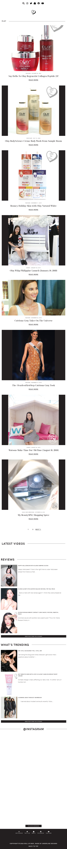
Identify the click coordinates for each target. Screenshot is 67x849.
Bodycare (29, 138)
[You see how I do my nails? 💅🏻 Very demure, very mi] (50, 799)
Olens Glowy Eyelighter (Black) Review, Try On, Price (36, 589)
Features (28, 73)
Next (37, 529)
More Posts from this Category (33, 636)
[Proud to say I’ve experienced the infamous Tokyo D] (50, 818)
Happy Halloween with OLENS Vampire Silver (33, 565)
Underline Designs (49, 843)
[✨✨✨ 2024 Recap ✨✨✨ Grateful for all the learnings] (17, 781)
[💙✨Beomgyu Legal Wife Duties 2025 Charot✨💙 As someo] (17, 743)
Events (28, 267)
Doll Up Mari (29, 843)
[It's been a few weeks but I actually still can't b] (17, 818)
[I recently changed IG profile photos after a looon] (50, 743)
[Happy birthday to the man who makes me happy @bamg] (17, 762)
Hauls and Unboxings (28, 512)
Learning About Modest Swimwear (30, 697)
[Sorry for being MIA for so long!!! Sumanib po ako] (17, 799)
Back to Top (33, 846)
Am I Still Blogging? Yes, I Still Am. (30, 651)
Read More (33, 80)
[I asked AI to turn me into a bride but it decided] (50, 781)
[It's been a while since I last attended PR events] (50, 762)
